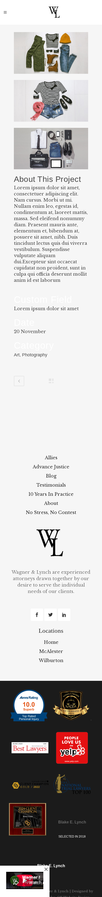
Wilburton (51, 660)
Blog (51, 476)
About (51, 503)
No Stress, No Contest (51, 512)
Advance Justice (51, 466)
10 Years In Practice (51, 494)
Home (51, 642)
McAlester (51, 651)
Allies (51, 457)
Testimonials (51, 485)
